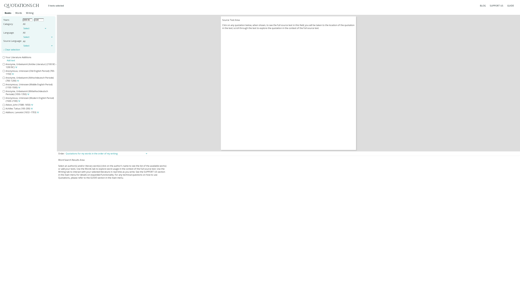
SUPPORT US (496, 5)
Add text (11, 60)
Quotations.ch (21, 5)
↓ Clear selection (11, 49)
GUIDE (510, 5)
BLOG (483, 5)
